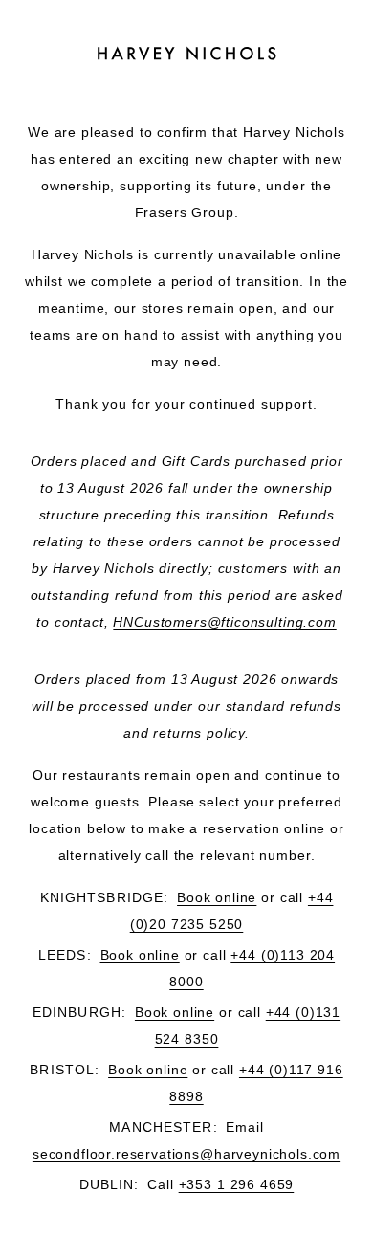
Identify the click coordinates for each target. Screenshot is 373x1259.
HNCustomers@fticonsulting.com (224, 622)
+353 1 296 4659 (237, 1184)
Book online (216, 897)
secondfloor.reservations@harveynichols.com (186, 1153)
